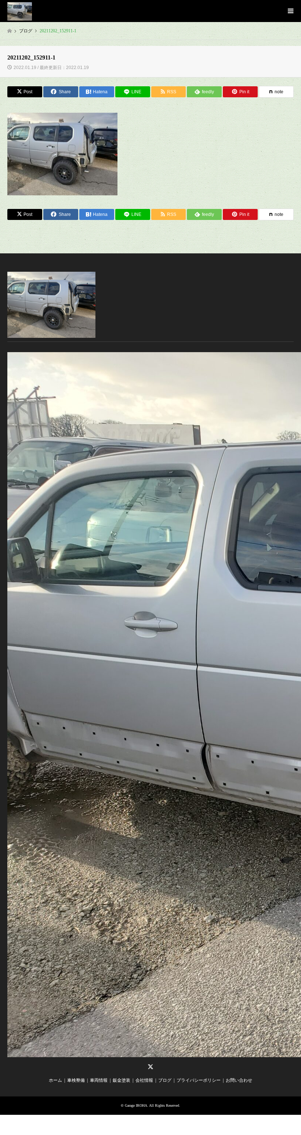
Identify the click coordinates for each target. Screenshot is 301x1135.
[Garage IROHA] (19, 11)
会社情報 (144, 1080)
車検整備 (76, 1080)
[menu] (290, 11)
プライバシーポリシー (199, 1080)
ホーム (55, 1080)
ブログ (164, 1080)
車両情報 (99, 1080)
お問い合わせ (239, 1080)
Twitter (150, 1066)
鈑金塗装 (121, 1080)
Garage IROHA (136, 1105)
